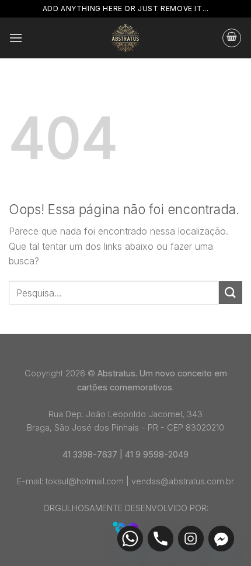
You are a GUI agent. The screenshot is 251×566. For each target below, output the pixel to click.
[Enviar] (230, 292)
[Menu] (16, 37)
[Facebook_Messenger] (221, 538)
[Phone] (160, 538)
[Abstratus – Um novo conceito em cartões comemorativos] (125, 38)
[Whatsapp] (130, 538)
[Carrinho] (231, 38)
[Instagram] (191, 538)
